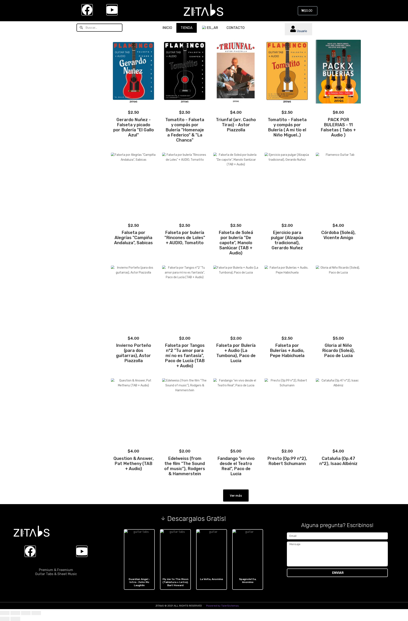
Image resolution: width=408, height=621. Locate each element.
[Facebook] (87, 10)
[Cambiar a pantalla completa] (15, 613)
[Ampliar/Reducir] (5, 613)
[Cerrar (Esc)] (36, 613)
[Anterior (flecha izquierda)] (5, 619)
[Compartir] (26, 613)
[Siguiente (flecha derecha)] (15, 619)
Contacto (236, 28)
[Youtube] (112, 10)
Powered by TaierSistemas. (222, 605)
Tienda (187, 28)
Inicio (167, 28)
